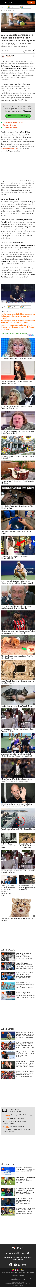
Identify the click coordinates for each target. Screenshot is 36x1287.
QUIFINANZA (30, 1274)
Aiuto (24, 1279)
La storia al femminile (10, 128)
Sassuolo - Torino (20, 1121)
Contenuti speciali (9, 1257)
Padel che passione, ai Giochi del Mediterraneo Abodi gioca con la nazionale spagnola (18, 322)
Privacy (20, 1278)
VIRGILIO (8, 1272)
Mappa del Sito (28, 1257)
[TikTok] (19, 1266)
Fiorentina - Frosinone (17, 1118)
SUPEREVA (21, 1275)
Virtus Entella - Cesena (10, 1129)
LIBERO (3, 1272)
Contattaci (19, 1257)
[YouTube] (15, 1266)
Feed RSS (14, 1259)
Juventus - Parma (8, 1123)
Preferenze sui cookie (16, 1279)
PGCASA (32, 1272)
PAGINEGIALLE (14, 1272)
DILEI (19, 1274)
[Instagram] (24, 1266)
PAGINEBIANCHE (7, 1274)
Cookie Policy (27, 1278)
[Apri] (2, 2)
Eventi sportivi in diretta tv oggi (21, 1115)
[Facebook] (10, 1266)
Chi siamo (7, 1278)
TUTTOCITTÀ (14, 1274)
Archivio (21, 1259)
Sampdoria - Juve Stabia (17, 1127)
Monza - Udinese (8, 1121)
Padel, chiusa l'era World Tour (13, 122)
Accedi (31, 2)
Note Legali (14, 1278)
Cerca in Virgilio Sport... (16, 1253)
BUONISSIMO (15, 1275)
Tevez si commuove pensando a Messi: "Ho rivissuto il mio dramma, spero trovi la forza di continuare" (17, 327)
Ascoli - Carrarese (24, 1129)
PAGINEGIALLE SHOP (24, 1272)
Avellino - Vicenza (8, 1132)
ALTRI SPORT (7, 11)
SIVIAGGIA (24, 1274)
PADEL (15, 11)
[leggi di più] (33, 56)
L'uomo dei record (9, 125)
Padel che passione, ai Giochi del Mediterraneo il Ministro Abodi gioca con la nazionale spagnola (18, 316)
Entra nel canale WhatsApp (19, 116)
